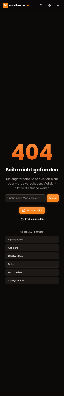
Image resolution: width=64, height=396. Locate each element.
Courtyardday (15, 255)
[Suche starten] (41, 5)
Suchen (53, 198)
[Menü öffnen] (58, 5)
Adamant (13, 247)
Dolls (11, 264)
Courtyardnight (16, 280)
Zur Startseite (34, 210)
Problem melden (34, 219)
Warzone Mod (15, 272)
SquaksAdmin (15, 239)
